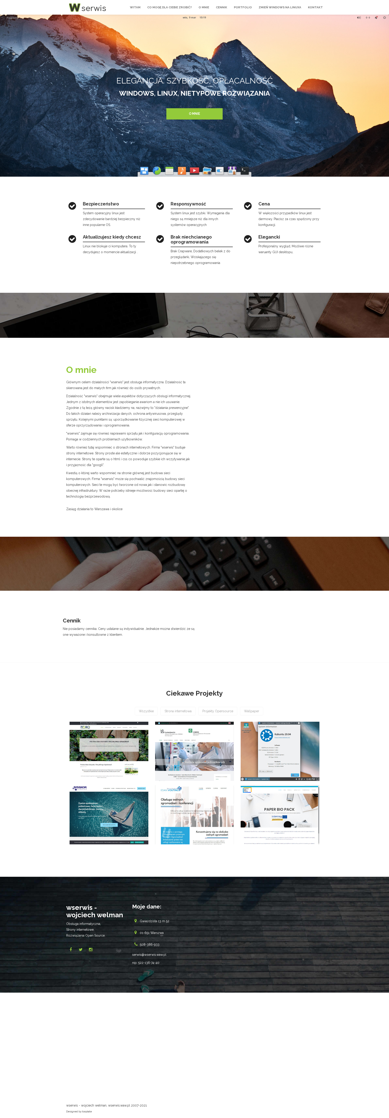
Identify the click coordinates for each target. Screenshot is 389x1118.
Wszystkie (146, 711)
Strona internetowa (178, 711)
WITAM (135, 7)
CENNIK (221, 7)
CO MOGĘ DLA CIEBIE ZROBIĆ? (169, 7)
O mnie (194, 113)
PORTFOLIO (243, 7)
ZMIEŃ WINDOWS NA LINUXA (280, 7)
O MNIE (204, 7)
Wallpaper (251, 711)
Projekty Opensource (217, 711)
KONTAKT (315, 7)
